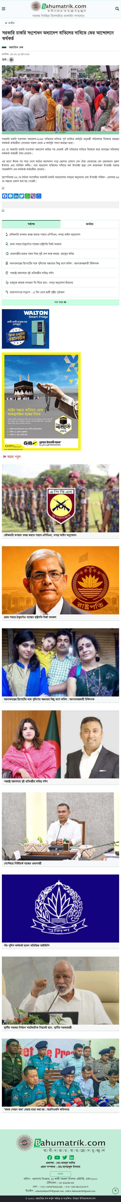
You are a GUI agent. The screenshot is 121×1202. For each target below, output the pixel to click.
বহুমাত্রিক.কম (42, 1198)
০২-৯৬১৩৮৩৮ (66, 1183)
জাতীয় (10, 23)
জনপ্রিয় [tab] (89, 224)
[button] (3, 9)
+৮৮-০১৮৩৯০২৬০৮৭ (76, 1187)
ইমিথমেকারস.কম (87, 1198)
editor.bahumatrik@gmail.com (80, 1191)
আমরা (60, 1174)
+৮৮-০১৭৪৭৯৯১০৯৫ (50, 1187)
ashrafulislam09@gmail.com (49, 1191)
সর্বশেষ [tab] (31, 224)
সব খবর (59, 302)
